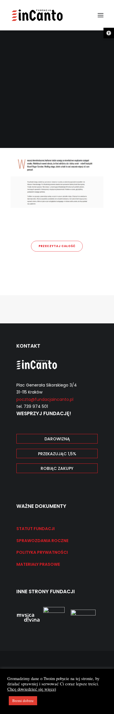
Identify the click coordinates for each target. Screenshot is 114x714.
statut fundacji (35, 529)
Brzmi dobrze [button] (23, 700)
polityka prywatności (42, 552)
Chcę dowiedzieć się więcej (31, 689)
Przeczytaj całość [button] (57, 246)
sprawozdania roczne (42, 541)
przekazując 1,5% (57, 454)
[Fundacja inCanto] (37, 15)
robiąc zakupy (57, 468)
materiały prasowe (38, 564)
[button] (108, 33)
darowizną (57, 439)
